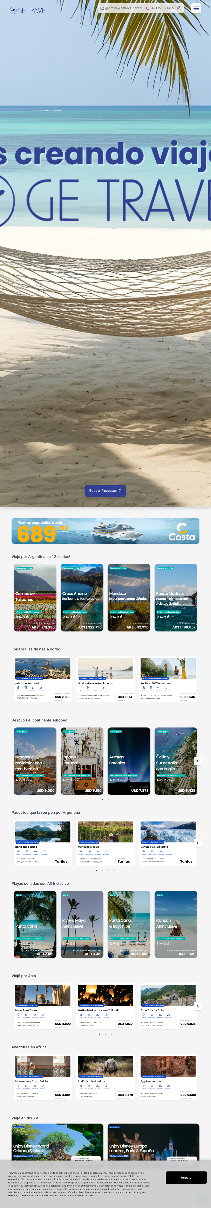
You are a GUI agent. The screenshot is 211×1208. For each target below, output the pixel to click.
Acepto (186, 1178)
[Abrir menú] (196, 8)
